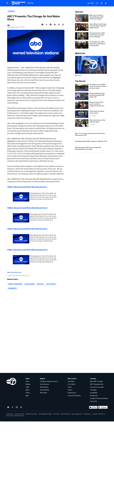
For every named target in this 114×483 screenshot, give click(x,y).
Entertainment (72, 392)
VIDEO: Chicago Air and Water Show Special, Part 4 (27, 249)
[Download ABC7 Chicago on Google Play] (103, 407)
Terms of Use (56, 414)
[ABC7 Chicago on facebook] (8, 407)
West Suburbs (44, 387)
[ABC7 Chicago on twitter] (12, 407)
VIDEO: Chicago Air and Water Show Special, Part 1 (27, 187)
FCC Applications (87, 414)
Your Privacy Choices (19, 414)
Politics (70, 390)
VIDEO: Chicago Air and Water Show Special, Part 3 (27, 228)
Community (93, 401)
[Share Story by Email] (58, 24)
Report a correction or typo (14, 272)
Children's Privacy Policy (31, 414)
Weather (28, 384)
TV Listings (93, 390)
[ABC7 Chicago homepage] (18, 3)
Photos (28, 392)
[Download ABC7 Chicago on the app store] (93, 407)
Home (27, 381)
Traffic (27, 387)
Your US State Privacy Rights (45, 414)
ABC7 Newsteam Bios (96, 384)
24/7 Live (30, 3)
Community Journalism (97, 387)
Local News (71, 381)
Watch (27, 390)
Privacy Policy (9, 414)
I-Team (70, 387)
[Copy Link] (62, 24)
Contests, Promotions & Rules (99, 398)
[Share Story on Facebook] (42, 24)
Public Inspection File (76, 414)
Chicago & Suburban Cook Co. (49, 381)
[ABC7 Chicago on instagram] (17, 407)
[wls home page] (11, 381)
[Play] (91, 65)
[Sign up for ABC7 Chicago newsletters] (21, 407)
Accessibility (93, 392)
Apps (27, 395)
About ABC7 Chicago (96, 381)
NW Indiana (43, 392)
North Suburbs (44, 384)
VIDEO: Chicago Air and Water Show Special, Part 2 (27, 208)
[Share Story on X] (46, 24)
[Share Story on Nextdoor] (54, 24)
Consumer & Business (74, 395)
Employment (94, 395)
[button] (7, 3)
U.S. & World (71, 384)
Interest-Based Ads (65, 414)
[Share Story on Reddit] (50, 24)
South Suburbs (44, 390)
